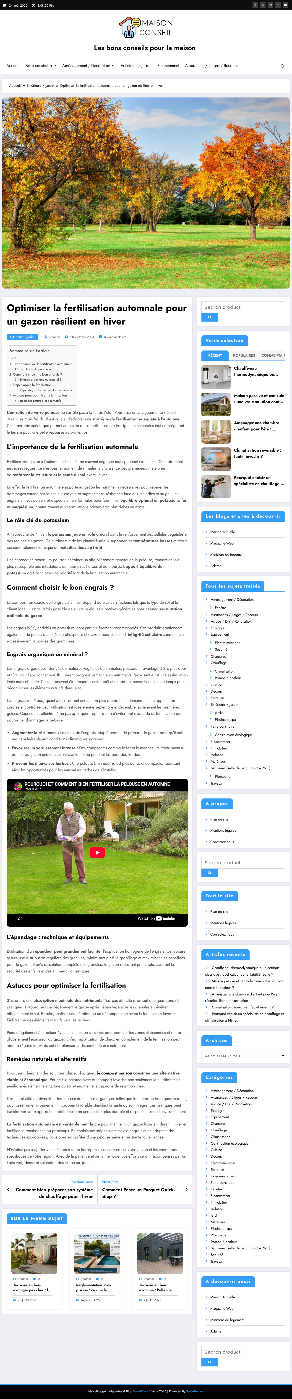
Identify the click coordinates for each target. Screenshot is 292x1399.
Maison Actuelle (222, 532)
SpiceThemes (195, 1391)
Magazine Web (222, 543)
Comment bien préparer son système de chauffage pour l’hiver (54, 1193)
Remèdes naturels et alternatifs (40, 401)
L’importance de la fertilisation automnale (42, 364)
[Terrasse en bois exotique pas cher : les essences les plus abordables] (34, 1253)
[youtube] (285, 5)
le (114, 1073)
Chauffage (219, 662)
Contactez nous (222, 841)
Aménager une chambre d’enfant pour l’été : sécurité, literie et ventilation (256, 426)
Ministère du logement (227, 554)
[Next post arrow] (186, 1189)
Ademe (215, 565)
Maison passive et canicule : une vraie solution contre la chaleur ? (259, 399)
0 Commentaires (115, 337)
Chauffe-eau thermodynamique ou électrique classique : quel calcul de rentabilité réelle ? (258, 371)
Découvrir (218, 691)
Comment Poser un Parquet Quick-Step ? (138, 1193)
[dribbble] (270, 5)
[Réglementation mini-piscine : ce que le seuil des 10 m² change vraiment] (97, 1253)
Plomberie (222, 776)
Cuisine (216, 685)
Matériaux (218, 761)
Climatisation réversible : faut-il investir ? (257, 453)
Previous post (81, 1182)
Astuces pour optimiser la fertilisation (40, 395)
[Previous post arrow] (8, 1189)
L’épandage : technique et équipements (46, 390)
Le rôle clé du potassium (36, 369)
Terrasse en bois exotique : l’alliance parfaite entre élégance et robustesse (155, 1288)
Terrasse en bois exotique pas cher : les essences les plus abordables (32, 1288)
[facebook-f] (255, 5)
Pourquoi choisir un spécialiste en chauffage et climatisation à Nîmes (259, 481)
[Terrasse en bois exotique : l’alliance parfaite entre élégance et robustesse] (160, 1253)
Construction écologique (234, 734)
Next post (110, 1182)
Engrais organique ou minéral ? (41, 379)
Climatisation (225, 671)
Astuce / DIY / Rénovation (231, 621)
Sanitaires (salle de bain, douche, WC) (240, 768)
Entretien (217, 698)
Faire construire (38, 66)
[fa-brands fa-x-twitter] (263, 5)
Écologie (217, 628)
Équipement (220, 634)
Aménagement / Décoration (86, 66)
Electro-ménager (227, 642)
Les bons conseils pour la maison (145, 48)
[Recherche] (283, 66)
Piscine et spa (225, 719)
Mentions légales (223, 830)
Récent (215, 355)
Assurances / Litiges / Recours (211, 66)
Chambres (218, 656)
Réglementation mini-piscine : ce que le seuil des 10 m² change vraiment (93, 1288)
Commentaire (272, 355)
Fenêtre (220, 607)
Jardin (219, 713)
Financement (168, 66)
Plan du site (219, 819)
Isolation (217, 754)
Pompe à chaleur (228, 677)
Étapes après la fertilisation (32, 385)
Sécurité (221, 649)
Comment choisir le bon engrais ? (37, 374)
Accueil (12, 66)
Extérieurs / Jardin (136, 66)
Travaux (216, 783)
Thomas (55, 337)
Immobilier (219, 748)
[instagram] (278, 5)
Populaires (244, 355)
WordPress (140, 1391)
